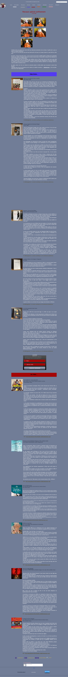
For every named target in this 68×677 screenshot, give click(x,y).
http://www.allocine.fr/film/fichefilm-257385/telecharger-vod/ (38, 481)
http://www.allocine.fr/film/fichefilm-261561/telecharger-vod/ (38, 436)
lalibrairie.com (46, 67)
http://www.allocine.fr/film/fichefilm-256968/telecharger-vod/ (37, 613)
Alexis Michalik (30, 568)
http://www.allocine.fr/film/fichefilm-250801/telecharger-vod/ (37, 653)
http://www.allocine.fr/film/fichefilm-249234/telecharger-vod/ (37, 564)
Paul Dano (29, 523)
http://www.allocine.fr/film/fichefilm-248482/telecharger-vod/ (36, 520)
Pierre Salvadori (31, 618)
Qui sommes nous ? (21, 672)
